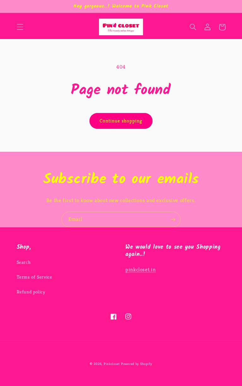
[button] (20, 27)
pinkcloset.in (140, 269)
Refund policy (31, 292)
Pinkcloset (112, 364)
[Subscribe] (173, 219)
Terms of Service (34, 277)
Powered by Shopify (136, 364)
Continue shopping (121, 121)
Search (24, 262)
